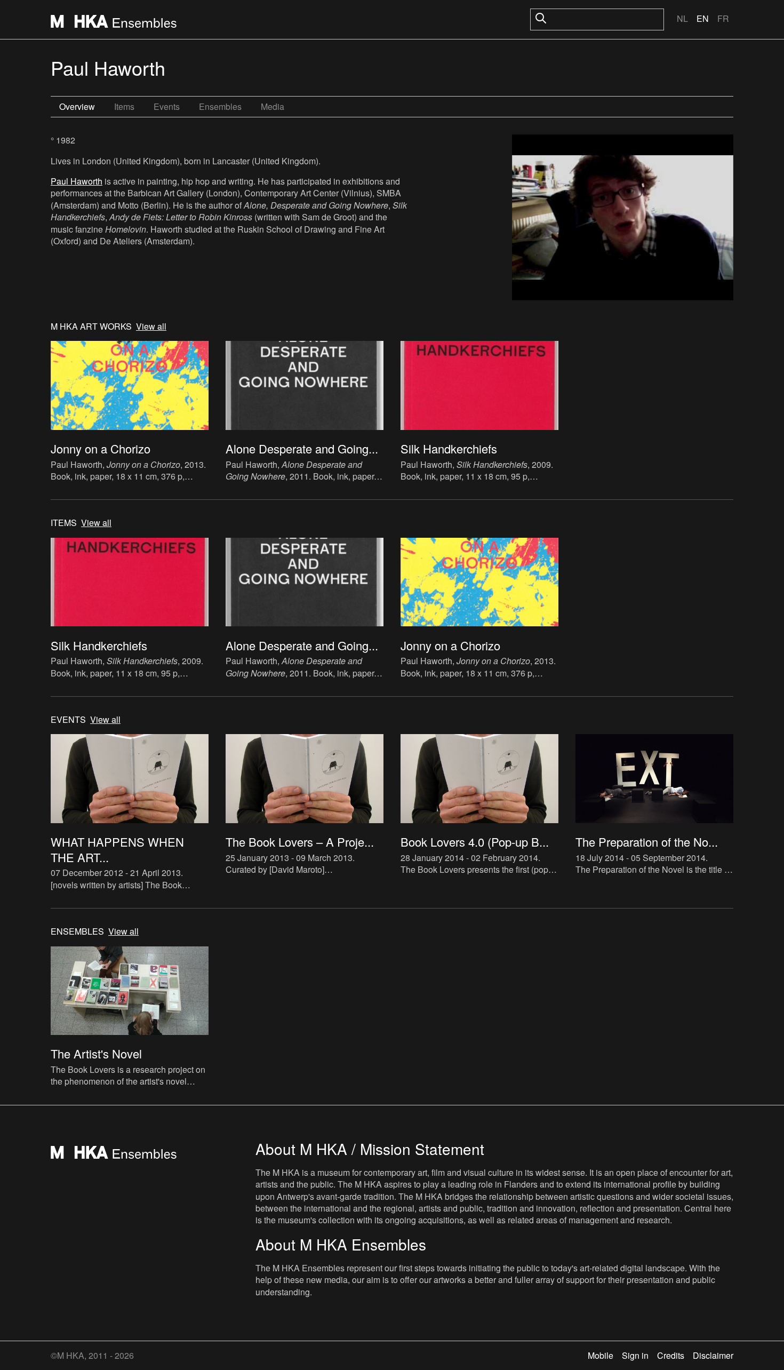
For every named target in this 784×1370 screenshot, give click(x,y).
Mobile (600, 1355)
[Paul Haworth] (622, 218)
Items (124, 106)
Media (272, 106)
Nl (682, 18)
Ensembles (220, 106)
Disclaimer (713, 1355)
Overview (77, 106)
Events (167, 106)
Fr (723, 18)
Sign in (635, 1355)
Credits (670, 1355)
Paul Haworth (76, 181)
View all (151, 326)
